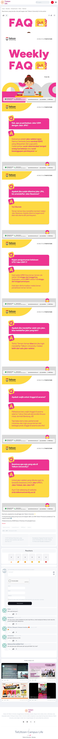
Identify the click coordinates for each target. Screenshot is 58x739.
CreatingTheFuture (15, 527)
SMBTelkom (23, 527)
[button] (52, 2)
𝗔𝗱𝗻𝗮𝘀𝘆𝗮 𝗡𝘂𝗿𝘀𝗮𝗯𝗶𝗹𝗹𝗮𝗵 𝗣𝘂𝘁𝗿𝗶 (16, 644)
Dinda (9, 609)
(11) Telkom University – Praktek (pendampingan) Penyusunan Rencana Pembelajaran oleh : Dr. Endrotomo (13, 675)
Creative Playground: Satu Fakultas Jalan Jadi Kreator (14, 696)
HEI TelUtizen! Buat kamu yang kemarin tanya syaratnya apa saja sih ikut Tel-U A (14, 539)
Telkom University (27, 737)
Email (9, 591)
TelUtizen (24, 8)
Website (10, 595)
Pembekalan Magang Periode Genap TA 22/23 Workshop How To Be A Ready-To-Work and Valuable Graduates (42, 539)
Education (8, 8)
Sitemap (34, 737)
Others (19, 8)
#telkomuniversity (6, 527)
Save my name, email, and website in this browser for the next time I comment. (26, 599)
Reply (9, 614)
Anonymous (11, 617)
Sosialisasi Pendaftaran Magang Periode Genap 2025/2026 (41, 676)
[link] (54, 15)
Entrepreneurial (14, 8)
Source (4, 523)
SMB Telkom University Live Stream (40, 697)
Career (3, 8)
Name (9, 586)
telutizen (29, 527)
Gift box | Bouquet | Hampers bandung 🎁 (19, 627)
